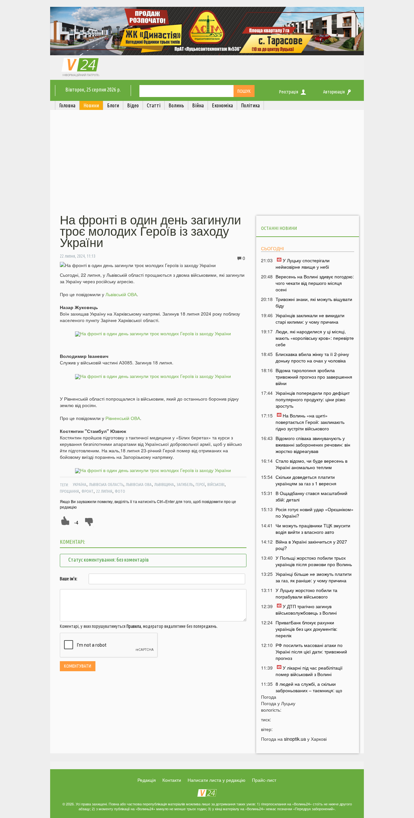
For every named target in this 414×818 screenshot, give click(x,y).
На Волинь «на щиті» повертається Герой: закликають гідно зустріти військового (310, 422)
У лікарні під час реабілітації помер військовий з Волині (309, 670)
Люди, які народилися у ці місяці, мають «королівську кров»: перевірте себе (315, 338)
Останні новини (279, 228)
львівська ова (139, 484)
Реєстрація (288, 91)
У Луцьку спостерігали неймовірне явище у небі (303, 263)
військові (215, 484)
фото (120, 491)
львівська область (106, 484)
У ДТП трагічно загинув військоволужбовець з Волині (306, 609)
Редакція (146, 780)
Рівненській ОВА (122, 418)
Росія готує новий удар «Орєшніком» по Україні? (315, 512)
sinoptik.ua (295, 739)
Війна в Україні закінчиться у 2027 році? (311, 544)
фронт (87, 491)
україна (79, 484)
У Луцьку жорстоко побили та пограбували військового (306, 593)
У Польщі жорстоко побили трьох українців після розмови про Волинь (314, 560)
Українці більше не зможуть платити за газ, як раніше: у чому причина (314, 577)
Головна (67, 105)
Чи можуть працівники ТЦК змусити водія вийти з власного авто (313, 528)
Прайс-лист (264, 780)
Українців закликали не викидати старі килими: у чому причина (310, 318)
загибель (185, 484)
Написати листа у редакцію (216, 780)
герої (200, 484)
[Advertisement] (207, 162)
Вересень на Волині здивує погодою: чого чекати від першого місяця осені (315, 283)
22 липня (104, 491)
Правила (133, 626)
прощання (69, 491)
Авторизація (334, 91)
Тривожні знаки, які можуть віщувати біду (314, 302)
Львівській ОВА (121, 294)
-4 (76, 522)
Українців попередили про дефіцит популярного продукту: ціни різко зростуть (313, 399)
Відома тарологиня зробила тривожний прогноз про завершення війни (314, 376)
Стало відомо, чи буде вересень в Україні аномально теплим (311, 463)
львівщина (164, 484)
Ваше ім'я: (68, 578)
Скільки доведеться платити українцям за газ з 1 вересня (306, 480)
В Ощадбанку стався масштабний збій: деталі (311, 496)
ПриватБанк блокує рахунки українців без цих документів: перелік (306, 629)
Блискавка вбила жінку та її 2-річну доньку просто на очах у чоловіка (312, 357)
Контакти (171, 780)
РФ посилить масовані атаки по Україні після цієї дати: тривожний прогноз (311, 651)
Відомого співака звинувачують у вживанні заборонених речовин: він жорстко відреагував (313, 444)
